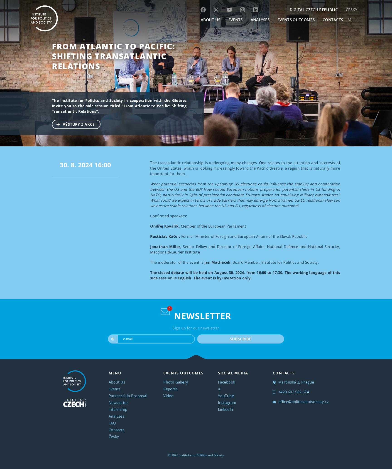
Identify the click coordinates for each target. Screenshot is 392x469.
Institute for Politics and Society (201, 455)
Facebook (226, 382)
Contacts (117, 429)
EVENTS (235, 19)
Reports (170, 388)
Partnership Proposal (128, 395)
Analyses (260, 19)
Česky (352, 9)
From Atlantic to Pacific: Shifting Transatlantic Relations (113, 56)
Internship (118, 409)
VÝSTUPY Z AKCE (79, 124)
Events (114, 388)
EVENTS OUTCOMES (296, 19)
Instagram (227, 402)
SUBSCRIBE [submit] (240, 338)
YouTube (226, 395)
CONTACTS (333, 19)
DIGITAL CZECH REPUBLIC (314, 9)
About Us (117, 382)
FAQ (112, 423)
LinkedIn (225, 409)
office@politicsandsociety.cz (303, 401)
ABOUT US (210, 19)
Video (168, 395)
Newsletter (118, 402)
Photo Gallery (175, 382)
